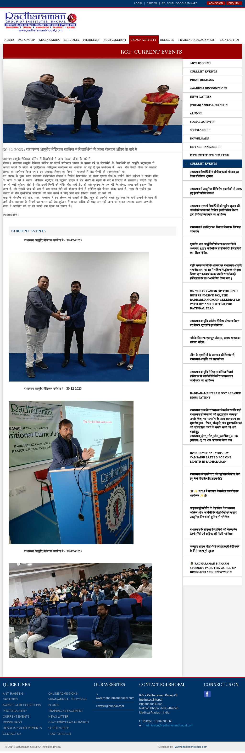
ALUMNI (195, 113)
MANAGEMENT (115, 40)
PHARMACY (91, 40)
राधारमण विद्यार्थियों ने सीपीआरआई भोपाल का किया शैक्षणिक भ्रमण (214, 174)
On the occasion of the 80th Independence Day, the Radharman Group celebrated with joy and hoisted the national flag (215, 299)
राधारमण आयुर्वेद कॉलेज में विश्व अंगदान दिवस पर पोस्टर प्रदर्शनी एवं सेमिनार (214, 323)
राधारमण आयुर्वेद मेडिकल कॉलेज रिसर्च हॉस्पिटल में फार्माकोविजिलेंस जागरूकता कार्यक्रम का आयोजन (211, 376)
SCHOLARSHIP (200, 130)
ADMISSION (216, 3)
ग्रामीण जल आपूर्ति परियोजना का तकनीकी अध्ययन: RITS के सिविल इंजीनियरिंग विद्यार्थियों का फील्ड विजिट (215, 249)
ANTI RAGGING (200, 63)
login (138, 3)
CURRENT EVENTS (203, 71)
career (152, 3)
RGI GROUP (26, 40)
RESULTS (167, 40)
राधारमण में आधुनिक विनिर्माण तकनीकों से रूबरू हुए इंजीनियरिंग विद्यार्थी (216, 191)
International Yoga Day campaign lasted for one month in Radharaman (211, 457)
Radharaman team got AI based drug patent (215, 395)
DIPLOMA (71, 40)
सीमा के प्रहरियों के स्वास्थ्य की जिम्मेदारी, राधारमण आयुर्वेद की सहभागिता (212, 357)
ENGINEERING (49, 40)
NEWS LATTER (200, 96)
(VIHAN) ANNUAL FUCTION (209, 105)
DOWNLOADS (199, 138)
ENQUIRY (233, 3)
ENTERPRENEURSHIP (205, 147)
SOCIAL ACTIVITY (202, 121)
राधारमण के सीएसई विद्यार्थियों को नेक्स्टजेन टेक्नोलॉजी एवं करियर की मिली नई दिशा (213, 532)
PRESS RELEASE (202, 80)
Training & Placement (197, 40)
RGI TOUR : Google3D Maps (179, 3)
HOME (9, 40)
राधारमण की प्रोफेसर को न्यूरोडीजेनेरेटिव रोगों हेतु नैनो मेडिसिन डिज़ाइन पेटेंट (215, 476)
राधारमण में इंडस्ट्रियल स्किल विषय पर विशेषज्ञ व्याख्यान (215, 229)
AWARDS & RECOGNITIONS (208, 88)
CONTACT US (229, 40)
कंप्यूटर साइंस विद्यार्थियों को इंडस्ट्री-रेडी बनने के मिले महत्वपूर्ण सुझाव (214, 549)
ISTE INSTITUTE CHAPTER (209, 155)
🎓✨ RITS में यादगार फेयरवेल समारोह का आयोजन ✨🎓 (214, 493)
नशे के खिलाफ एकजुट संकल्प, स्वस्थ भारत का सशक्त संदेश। (215, 340)
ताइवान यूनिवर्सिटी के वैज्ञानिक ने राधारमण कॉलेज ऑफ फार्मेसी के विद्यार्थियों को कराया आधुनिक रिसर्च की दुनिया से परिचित (213, 513)
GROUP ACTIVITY (143, 40)
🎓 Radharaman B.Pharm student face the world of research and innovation (213, 568)
